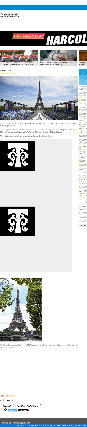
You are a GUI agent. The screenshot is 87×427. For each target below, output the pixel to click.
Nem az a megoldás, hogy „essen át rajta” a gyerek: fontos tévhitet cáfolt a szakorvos (58, 63)
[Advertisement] (18, 191)
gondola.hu (10, 396)
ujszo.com (82, 110)
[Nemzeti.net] (9, 15)
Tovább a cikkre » (7, 400)
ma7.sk (81, 120)
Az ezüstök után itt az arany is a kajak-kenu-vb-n (17, 64)
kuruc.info (83, 143)
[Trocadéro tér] (39, 119)
